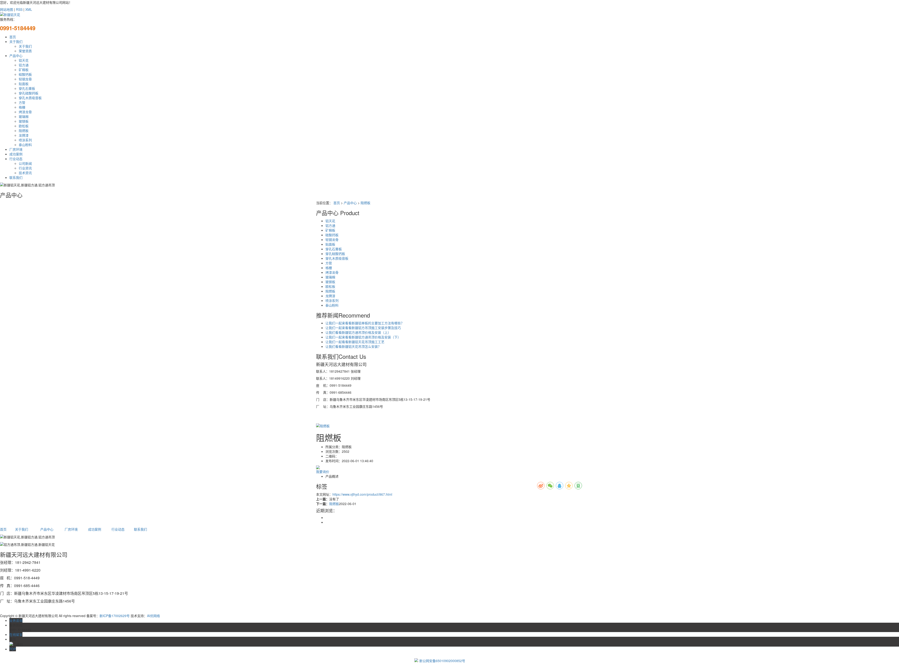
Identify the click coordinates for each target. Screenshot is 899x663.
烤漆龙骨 (25, 111)
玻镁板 (24, 121)
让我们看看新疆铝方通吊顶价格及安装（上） (358, 332)
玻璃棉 (24, 116)
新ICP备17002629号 (114, 615)
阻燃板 (24, 130)
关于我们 (15, 41)
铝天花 (24, 60)
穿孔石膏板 (27, 88)
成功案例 (15, 154)
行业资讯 (25, 168)
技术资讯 (25, 172)
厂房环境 (15, 149)
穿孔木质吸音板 (30, 97)
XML (28, 9)
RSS (19, 9)
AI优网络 (153, 615)
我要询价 (322, 471)
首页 (12, 36)
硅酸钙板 (25, 74)
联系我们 (15, 177)
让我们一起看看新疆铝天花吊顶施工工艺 (354, 341)
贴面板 (24, 83)
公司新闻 (25, 163)
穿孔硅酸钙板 (28, 93)
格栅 (22, 107)
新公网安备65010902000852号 (442, 660)
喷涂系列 (25, 140)
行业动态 (15, 158)
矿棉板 (24, 69)
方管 (22, 102)
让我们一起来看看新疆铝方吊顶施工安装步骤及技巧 (363, 327)
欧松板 (24, 126)
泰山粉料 (25, 144)
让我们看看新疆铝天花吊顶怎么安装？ (353, 346)
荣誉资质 (25, 51)
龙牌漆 (24, 135)
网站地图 (6, 9)
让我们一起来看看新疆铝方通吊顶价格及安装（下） (363, 337)
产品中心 (15, 55)
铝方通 (24, 65)
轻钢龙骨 (25, 79)
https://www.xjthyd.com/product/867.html (362, 494)
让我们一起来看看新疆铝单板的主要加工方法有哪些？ (364, 323)
